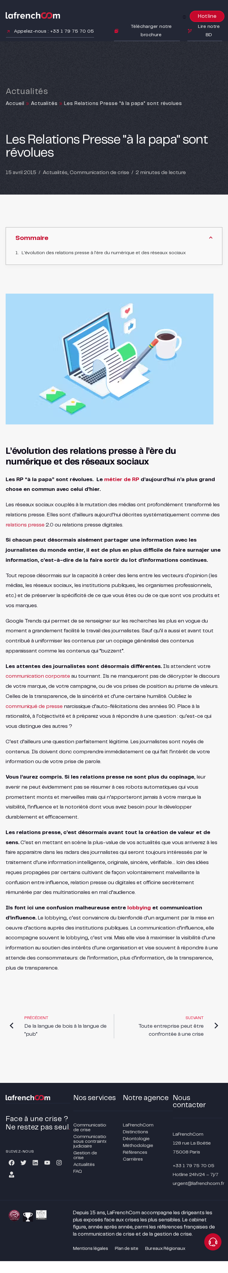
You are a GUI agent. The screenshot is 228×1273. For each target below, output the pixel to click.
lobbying (139, 908)
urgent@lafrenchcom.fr (198, 1183)
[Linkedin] (35, 1163)
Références (135, 1152)
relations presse (25, 525)
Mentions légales (90, 1249)
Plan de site (126, 1249)
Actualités (44, 103)
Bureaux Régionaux (165, 1249)
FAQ (77, 1171)
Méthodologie (138, 1145)
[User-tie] (12, 1174)
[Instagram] (59, 1163)
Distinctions (135, 1132)
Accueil (15, 103)
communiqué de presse (34, 706)
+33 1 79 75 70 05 (193, 1166)
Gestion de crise (85, 1155)
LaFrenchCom (138, 1125)
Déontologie (136, 1139)
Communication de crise (99, 172)
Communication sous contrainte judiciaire (89, 1141)
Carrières (133, 1159)
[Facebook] (12, 1163)
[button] (184, 17)
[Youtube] (47, 1163)
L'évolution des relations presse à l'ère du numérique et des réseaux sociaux (104, 253)
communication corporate (38, 676)
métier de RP (121, 479)
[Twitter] (23, 1163)
